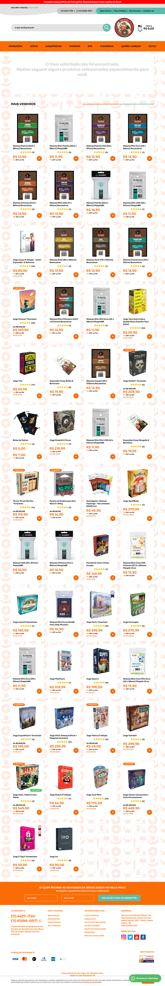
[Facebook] (143, 937)
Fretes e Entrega (92, 926)
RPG (90, 46)
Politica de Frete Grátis (95, 922)
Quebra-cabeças (131, 46)
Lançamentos (53, 46)
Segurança (89, 932)
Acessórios (107, 46)
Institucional (55, 911)
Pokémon (74, 46)
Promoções (15, 46)
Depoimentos (54, 919)
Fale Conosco (135, 11)
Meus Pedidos (120, 11)
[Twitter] (130, 937)
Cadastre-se (148, 11)
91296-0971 (85, 11)
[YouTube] (136, 937)
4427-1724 (67, 11)
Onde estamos (54, 922)
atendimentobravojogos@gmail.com (27, 926)
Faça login (33, 8)
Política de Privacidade (95, 929)
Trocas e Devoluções (94, 936)
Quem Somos (106, 11)
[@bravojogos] (123, 937)
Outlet (152, 46)
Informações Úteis (94, 911)
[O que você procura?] (107, 28)
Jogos (34, 46)
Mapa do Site (90, 919)
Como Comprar (91, 916)
